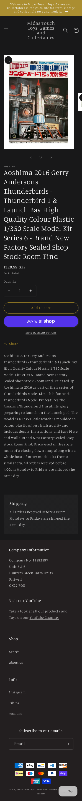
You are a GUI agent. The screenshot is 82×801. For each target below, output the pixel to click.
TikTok (14, 703)
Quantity (10, 281)
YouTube (15, 713)
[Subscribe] (67, 743)
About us (16, 662)
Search (14, 652)
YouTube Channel (44, 617)
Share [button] (13, 344)
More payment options (41, 332)
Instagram (17, 692)
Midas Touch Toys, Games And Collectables (39, 789)
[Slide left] (31, 157)
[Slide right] (51, 157)
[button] (6, 30)
